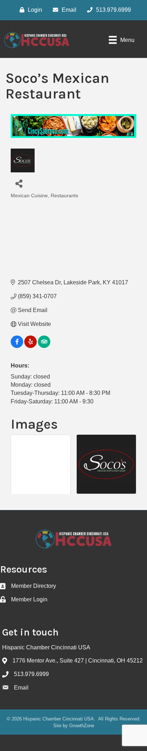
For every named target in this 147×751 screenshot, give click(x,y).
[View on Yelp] (30, 346)
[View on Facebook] (17, 346)
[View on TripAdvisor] (44, 346)
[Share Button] (19, 183)
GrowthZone (81, 725)
